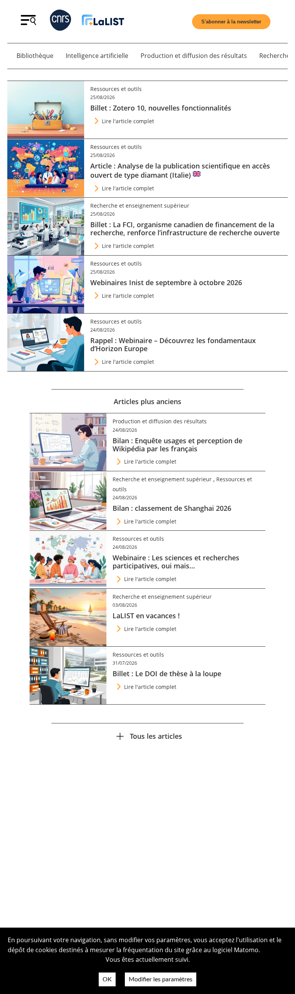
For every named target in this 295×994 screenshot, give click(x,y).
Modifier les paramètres (160, 979)
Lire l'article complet (128, 121)
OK (107, 979)
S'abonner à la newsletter (231, 22)
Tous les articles (156, 736)
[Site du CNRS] (60, 22)
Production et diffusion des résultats (194, 55)
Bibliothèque (35, 55)
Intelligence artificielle (97, 55)
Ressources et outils (116, 88)
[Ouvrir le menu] (28, 23)
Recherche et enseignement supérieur (139, 205)
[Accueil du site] (103, 21)
